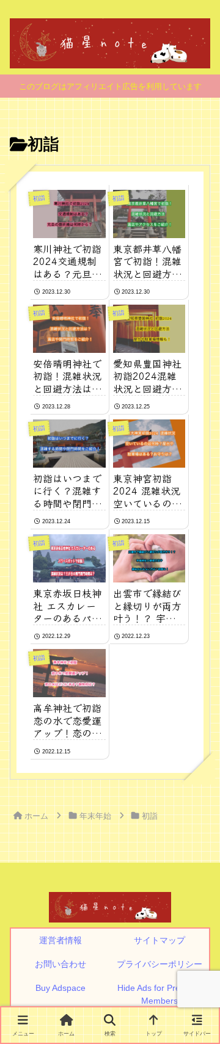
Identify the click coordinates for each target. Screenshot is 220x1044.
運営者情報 (60, 940)
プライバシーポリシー (159, 964)
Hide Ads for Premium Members (159, 994)
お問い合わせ (60, 964)
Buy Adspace (60, 988)
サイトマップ (159, 940)
